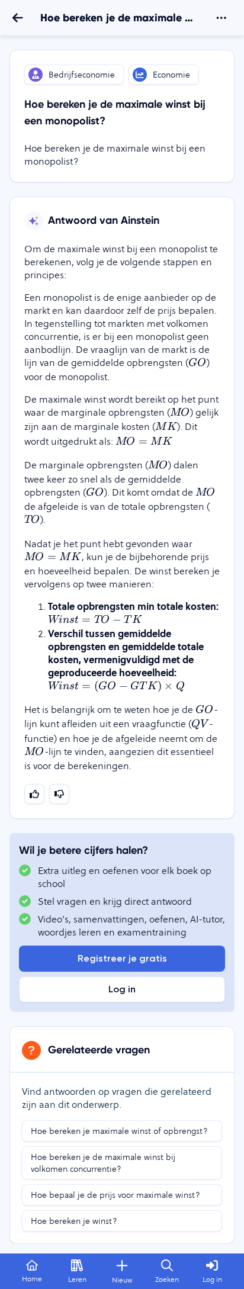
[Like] (34, 794)
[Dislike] (59, 794)
